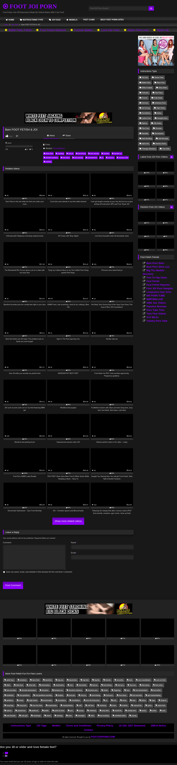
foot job (72, 695)
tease (48, 715)
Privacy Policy (105, 725)
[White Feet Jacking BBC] (68, 123)
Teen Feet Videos (156, 313)
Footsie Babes (83, 30)
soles (154, 710)
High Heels (161, 108)
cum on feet (160, 680)
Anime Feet (158, 77)
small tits (118, 710)
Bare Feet (14, 24)
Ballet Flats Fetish (20, 30)
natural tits (137, 705)
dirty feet (19, 685)
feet (71, 685)
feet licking (82, 153)
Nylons (144, 123)
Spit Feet (145, 143)
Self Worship (163, 138)
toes (92, 715)
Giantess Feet (160, 103)
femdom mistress (52, 157)
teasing (59, 715)
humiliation (76, 700)
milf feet (91, 705)
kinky (124, 700)
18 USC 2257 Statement (132, 725)
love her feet (37, 705)
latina (143, 700)
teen (70, 715)
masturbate (52, 705)
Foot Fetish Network (53, 30)
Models (56, 725)
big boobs (73, 680)
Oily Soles (157, 123)
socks (144, 710)
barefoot (48, 680)
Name (74, 543)
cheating (61, 153)
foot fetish (157, 690)
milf (80, 705)
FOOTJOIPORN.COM (103, 736)
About (52, 136)
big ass (60, 680)
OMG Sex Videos (156, 302)
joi (102, 157)
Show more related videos (68, 521)
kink (114, 700)
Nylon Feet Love (138, 30)
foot (127, 690)
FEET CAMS (89, 20)
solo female (11, 715)
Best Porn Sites (155, 263)
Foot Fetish (152, 281)
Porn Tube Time (155, 310)
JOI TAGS (56, 20)
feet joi (71, 153)
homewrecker (92, 157)
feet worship (94, 153)
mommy (48, 162)
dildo (8, 685)
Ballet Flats (146, 82)
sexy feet (105, 710)
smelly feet (132, 710)
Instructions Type (21, 725)
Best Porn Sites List (157, 266)
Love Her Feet (110, 30)
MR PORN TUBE (155, 295)
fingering (117, 690)
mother (125, 705)
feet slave (145, 685)
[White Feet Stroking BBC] (88, 614)
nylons (9, 710)
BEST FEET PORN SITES (112, 20)
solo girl (24, 715)
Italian (159, 113)
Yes (6, 753)
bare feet (35, 680)
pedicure (35, 710)
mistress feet (123, 157)
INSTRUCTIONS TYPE (33, 20)
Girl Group (146, 108)
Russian (159, 128)
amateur (23, 680)
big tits (97, 680)
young (134, 715)
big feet (85, 680)
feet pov (121, 685)
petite (46, 710)
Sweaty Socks (160, 143)
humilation (62, 700)
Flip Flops (159, 93)
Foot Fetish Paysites (158, 284)
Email (74, 553)
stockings (36, 715)
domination (45, 685)
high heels (33, 700)
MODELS (73, 20)
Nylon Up (163, 30)
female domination (29, 690)
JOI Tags (41, 725)
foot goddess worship (44, 695)
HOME (11, 20)
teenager (81, 715)
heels (21, 700)
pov (71, 710)
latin (133, 700)
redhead (92, 710)
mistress (111, 157)
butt (130, 680)
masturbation (68, 705)
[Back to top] (169, 758)
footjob (60, 695)
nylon (150, 705)
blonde (108, 680)
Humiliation (146, 113)
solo (163, 710)
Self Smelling (147, 138)
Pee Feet (145, 128)
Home (6, 24)
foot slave (66, 157)
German (145, 103)
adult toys (10, 680)
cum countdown (144, 680)
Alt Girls (145, 77)
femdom (106, 153)
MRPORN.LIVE (154, 299)
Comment (7, 543)
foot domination (141, 690)
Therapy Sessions (149, 149)
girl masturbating (154, 695)
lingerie (163, 700)
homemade (47, 700)
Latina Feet (146, 118)
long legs (10, 705)
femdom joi (118, 153)
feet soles (159, 685)
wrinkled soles (120, 715)
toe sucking (104, 715)
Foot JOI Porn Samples (159, 288)
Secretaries (159, 133)
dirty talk (32, 685)
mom (114, 705)
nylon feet (161, 705)
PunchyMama (59, 148)
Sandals (145, 133)
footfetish (10, 695)
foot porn (109, 695)
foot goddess (25, 695)
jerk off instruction (93, 700)
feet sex (133, 685)
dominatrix (60, 685)
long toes (23, 705)
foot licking (96, 695)
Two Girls (165, 149)
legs (153, 700)
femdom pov (93, 690)
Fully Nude (158, 98)
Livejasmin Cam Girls (158, 292)
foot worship (78, 157)
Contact (88, 730)
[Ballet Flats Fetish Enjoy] (156, 65)
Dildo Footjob (147, 87)
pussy (81, 710)
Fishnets (145, 93)
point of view (59, 710)
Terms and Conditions (78, 725)
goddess (10, 700)
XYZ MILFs (152, 317)
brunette (120, 680)
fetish (106, 690)
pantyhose (22, 710)
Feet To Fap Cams (156, 277)
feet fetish (82, 685)
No (6, 756)
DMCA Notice (158, 725)
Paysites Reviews (156, 306)
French (144, 98)
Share (68, 136)
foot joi (83, 695)
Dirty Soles (163, 87)
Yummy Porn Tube (156, 321)
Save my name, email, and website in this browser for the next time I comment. (39, 572)
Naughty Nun (162, 118)
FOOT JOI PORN (32, 6)
